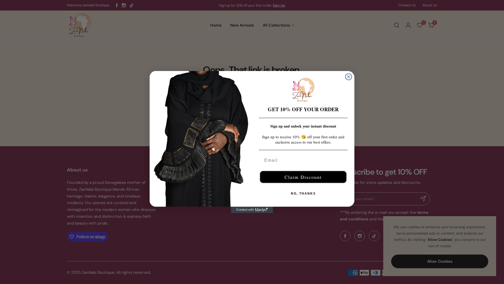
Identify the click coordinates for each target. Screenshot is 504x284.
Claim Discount (303, 177)
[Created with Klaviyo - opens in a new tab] (252, 210)
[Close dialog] (348, 77)
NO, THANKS (303, 193)
